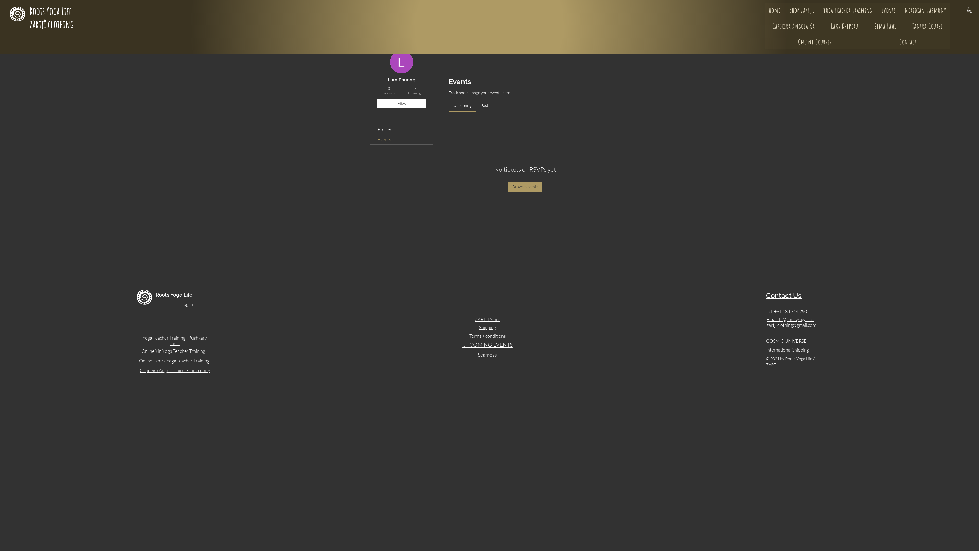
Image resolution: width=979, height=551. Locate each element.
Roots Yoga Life (51, 11)
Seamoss (487, 355)
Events (384, 139)
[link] (462, 105)
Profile (384, 129)
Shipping (487, 327)
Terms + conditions (487, 336)
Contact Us (784, 295)
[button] (969, 10)
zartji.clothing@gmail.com (791, 325)
